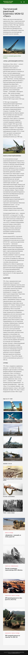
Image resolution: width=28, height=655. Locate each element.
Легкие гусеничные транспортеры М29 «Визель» (14, 569)
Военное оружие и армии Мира (18, 652)
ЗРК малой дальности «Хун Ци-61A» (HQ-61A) (13, 598)
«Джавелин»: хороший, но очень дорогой (13, 535)
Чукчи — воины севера (9, 512)
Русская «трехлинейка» (9, 496)
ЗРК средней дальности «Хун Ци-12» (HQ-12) (12, 636)
